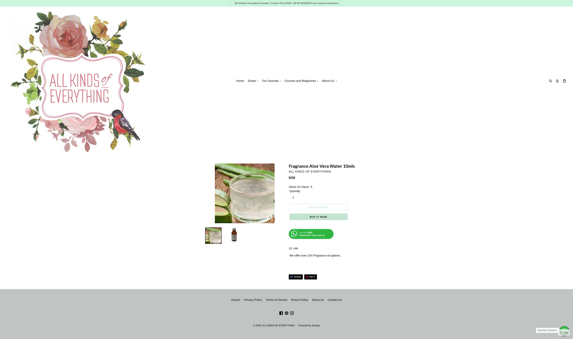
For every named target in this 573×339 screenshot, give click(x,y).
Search (235, 299)
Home (240, 80)
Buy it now (318, 216)
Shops (252, 80)
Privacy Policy (253, 299)
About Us (318, 299)
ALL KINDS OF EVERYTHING (278, 325)
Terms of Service (276, 299)
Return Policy (299, 299)
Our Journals (270, 80)
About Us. (328, 80)
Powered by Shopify (309, 325)
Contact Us (335, 299)
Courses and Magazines (301, 80)
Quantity (294, 191)
